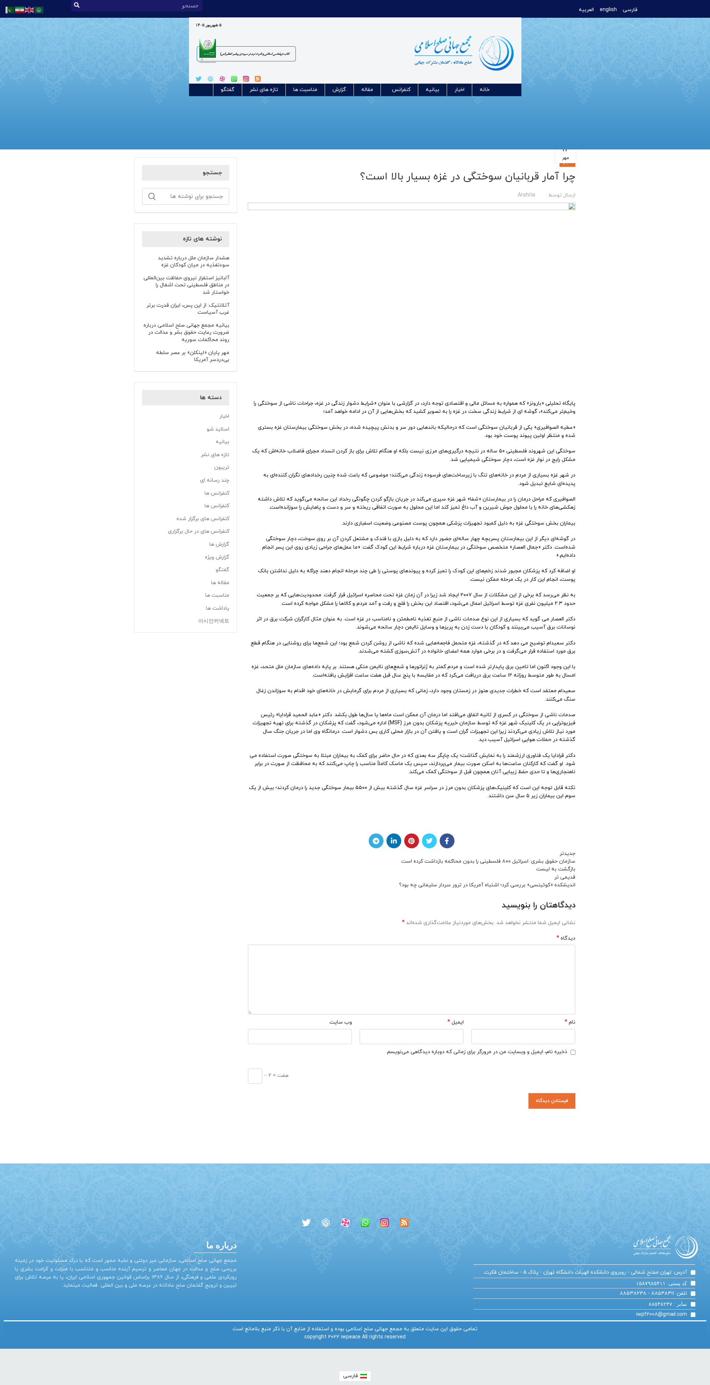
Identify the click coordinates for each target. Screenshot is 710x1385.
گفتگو (227, 89)
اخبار (459, 89)
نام (570, 1022)
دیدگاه (566, 938)
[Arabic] (39, 9)
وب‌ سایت (340, 1022)
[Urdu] (10, 9)
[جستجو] (152, 196)
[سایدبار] (701, 1358)
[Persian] (20, 9)
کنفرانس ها (216, 493)
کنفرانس (401, 89)
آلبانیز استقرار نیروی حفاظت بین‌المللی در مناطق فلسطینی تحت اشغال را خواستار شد (186, 285)
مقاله (367, 89)
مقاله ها (220, 582)
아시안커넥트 (213, 621)
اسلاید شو (218, 429)
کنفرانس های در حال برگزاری (198, 531)
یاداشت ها (217, 608)
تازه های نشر (264, 89)
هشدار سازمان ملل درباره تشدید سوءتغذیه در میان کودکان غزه (193, 262)
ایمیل (455, 1022)
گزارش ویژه (217, 557)
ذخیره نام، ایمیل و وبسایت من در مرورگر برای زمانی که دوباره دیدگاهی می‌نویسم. (476, 1051)
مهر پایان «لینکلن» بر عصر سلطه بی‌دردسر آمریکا (192, 356)
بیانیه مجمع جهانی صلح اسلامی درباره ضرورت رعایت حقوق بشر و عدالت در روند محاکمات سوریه (186, 332)
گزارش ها (219, 544)
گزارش (339, 89)
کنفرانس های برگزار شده (202, 518)
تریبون (221, 467)
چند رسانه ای (214, 480)
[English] (29, 9)
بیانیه (432, 89)
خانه (485, 89)
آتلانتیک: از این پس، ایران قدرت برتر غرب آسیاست (187, 309)
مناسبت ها (305, 89)
